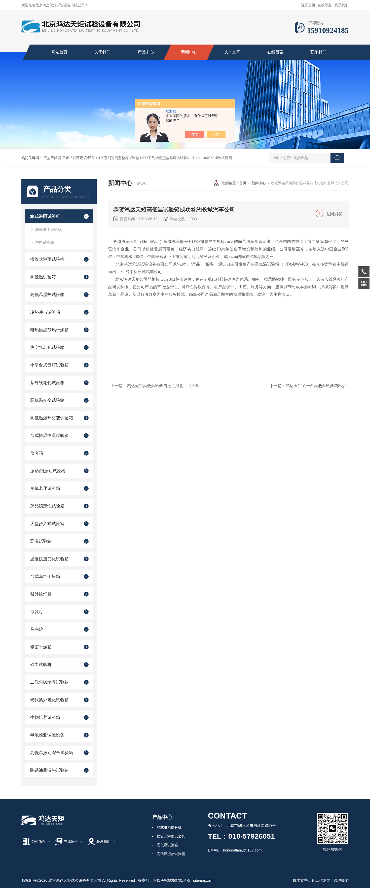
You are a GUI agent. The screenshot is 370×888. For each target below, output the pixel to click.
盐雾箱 (36, 453)
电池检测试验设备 (47, 735)
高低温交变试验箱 (47, 400)
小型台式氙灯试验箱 (49, 365)
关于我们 (102, 52)
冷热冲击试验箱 (45, 312)
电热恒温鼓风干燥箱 (49, 329)
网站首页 (59, 52)
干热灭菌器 (52, 158)
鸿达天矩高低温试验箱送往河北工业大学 (163, 386)
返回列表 (334, 214)
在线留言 (324, 5)
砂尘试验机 (41, 664)
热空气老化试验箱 (47, 347)
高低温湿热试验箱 (47, 294)
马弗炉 (36, 629)
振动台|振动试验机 (47, 470)
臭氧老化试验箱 (45, 488)
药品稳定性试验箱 (47, 506)
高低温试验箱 (43, 277)
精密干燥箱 (41, 647)
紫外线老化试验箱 (47, 382)
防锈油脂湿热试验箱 (49, 770)
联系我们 (342, 5)
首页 (242, 183)
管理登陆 (341, 880)
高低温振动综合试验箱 (51, 752)
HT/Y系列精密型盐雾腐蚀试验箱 (165, 158)
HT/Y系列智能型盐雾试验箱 (117, 158)
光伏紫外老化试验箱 (49, 699)
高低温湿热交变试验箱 (51, 418)
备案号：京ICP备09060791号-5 (164, 880)
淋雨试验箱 (44, 242)
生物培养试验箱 (45, 717)
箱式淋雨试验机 (45, 216)
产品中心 (146, 52)
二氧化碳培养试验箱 (49, 682)
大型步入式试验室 (47, 523)
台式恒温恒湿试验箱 (49, 435)
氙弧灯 (36, 611)
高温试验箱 (41, 541)
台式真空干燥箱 (45, 576)
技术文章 (232, 52)
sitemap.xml (203, 880)
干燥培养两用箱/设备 (78, 158)
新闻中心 (189, 52)
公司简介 (38, 841)
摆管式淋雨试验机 (47, 259)
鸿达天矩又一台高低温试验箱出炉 (316, 386)
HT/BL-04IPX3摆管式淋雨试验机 (217, 158)
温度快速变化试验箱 (49, 559)
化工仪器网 (321, 880)
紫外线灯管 (41, 594)
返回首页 (308, 5)
